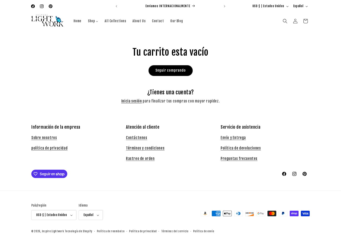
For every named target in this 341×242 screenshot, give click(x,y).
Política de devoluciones (241, 148)
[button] (285, 21)
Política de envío (203, 231)
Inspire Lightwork (53, 231)
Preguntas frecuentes (239, 158)
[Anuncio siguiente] (224, 6)
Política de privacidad (143, 231)
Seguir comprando (170, 70)
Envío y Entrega (233, 137)
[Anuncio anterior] (116, 6)
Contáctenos (136, 137)
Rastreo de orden (140, 158)
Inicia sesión (131, 101)
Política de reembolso (111, 231)
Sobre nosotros (44, 137)
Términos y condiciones (145, 148)
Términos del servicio (175, 231)
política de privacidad (49, 148)
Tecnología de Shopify (78, 231)
